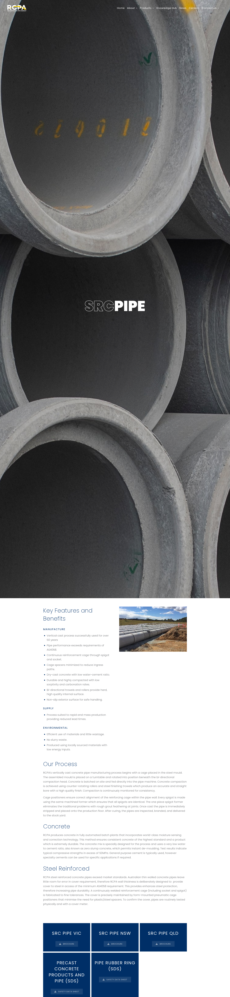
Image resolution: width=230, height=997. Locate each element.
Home (121, 8)
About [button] (131, 8)
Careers (194, 8)
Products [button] (146, 8)
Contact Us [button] (209, 8)
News (182, 8)
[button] (224, 8)
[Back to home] (17, 8)
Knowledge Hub (166, 8)
